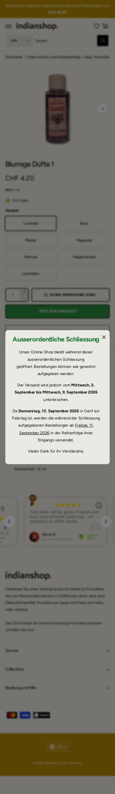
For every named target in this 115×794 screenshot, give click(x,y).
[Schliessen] (104, 337)
